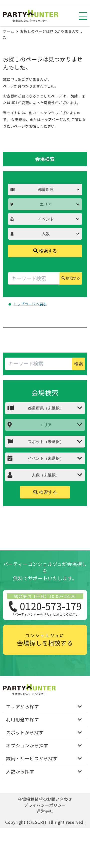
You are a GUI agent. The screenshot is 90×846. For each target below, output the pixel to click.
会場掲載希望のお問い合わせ (45, 799)
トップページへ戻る (30, 303)
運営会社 (44, 811)
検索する (47, 250)
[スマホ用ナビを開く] (83, 16)
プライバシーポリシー (45, 805)
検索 (78, 363)
